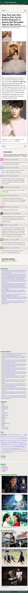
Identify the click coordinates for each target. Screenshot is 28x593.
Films (3, 411)
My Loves (3, 422)
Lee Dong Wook (19, 440)
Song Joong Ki (15, 449)
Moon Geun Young (10, 444)
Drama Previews (5, 408)
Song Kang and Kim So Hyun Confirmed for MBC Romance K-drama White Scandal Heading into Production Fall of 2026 (14, 389)
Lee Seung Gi (20, 442)
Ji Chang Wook (19, 436)
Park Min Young (4, 446)
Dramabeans (4, 466)
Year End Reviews (5, 428)
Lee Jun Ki (6, 442)
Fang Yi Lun (4, 141)
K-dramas (3, 416)
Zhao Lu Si (9, 452)
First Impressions (5, 412)
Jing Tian (10, 141)
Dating (3, 434)
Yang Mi (14, 451)
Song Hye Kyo (7, 449)
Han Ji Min (22, 434)
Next (25, 10)
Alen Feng (21, 139)
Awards (3, 403)
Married (4, 444)
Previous (3, 10)
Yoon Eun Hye (24, 451)
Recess (3, 426)
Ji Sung (23, 436)
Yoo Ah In (16, 451)
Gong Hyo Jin (8, 434)
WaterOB (3, 471)
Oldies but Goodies (5, 423)
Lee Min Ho (13, 443)
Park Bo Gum (23, 444)
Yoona (20, 451)
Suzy (6, 451)
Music (3, 419)
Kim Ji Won (13, 438)
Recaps (3, 424)
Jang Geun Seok (7, 436)
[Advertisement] (10, 328)
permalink (18, 141)
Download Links (5, 407)
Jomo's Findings (5, 467)
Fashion (3, 410)
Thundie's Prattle (5, 470)
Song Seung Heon (23, 449)
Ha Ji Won (18, 434)
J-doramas (4, 414)
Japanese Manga (5, 415)
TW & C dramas (11, 139)
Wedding (10, 451)
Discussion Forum (5, 406)
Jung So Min (5, 438)
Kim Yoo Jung (13, 440)
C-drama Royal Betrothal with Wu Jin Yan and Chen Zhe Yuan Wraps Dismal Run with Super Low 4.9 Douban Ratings (14, 357)
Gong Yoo (14, 434)
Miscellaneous (4, 418)
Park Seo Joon (11, 446)
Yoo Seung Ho (4, 452)
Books (3, 404)
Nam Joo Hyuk (17, 444)
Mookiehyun (4, 468)
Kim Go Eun (9, 438)
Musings (3, 420)
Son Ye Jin (3, 451)
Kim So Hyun (18, 438)
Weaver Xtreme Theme (23, 591)
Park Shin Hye (19, 446)
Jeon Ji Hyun (13, 436)
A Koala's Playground (10, 2)
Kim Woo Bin (6, 440)
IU (3, 436)
